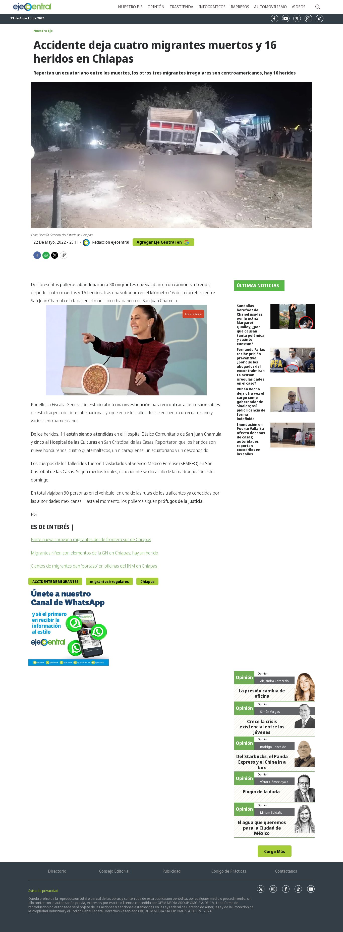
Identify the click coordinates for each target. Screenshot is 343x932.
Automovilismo (270, 7)
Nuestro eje (130, 7)
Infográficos (211, 7)
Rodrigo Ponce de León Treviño (273, 748)
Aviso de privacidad (43, 890)
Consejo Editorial (114, 871)
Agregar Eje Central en (160, 242)
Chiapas (147, 581)
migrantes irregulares (109, 581)
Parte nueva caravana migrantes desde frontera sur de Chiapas (91, 539)
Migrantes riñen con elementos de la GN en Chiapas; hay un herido (94, 553)
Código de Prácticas (228, 871)
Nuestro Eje (43, 30)
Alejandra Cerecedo (274, 681)
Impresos (240, 7)
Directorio (57, 871)
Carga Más (274, 851)
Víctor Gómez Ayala (274, 781)
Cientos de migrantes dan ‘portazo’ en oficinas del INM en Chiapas (94, 566)
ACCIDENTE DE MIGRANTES (55, 581)
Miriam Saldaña (271, 812)
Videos (298, 7)
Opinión (156, 7)
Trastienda (181, 7)
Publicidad (171, 871)
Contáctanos (286, 871)
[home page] (32, 7)
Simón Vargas (270, 711)
